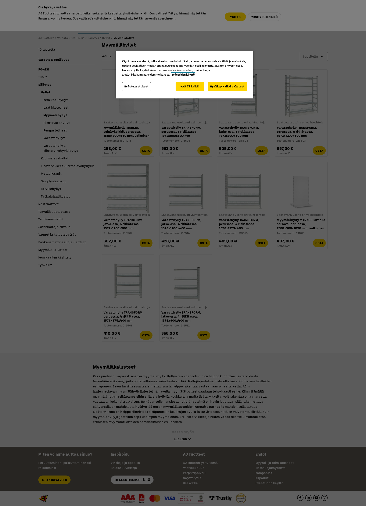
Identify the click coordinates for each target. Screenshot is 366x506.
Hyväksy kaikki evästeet (227, 86)
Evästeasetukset (136, 86)
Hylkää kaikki (189, 86)
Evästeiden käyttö (183, 74)
